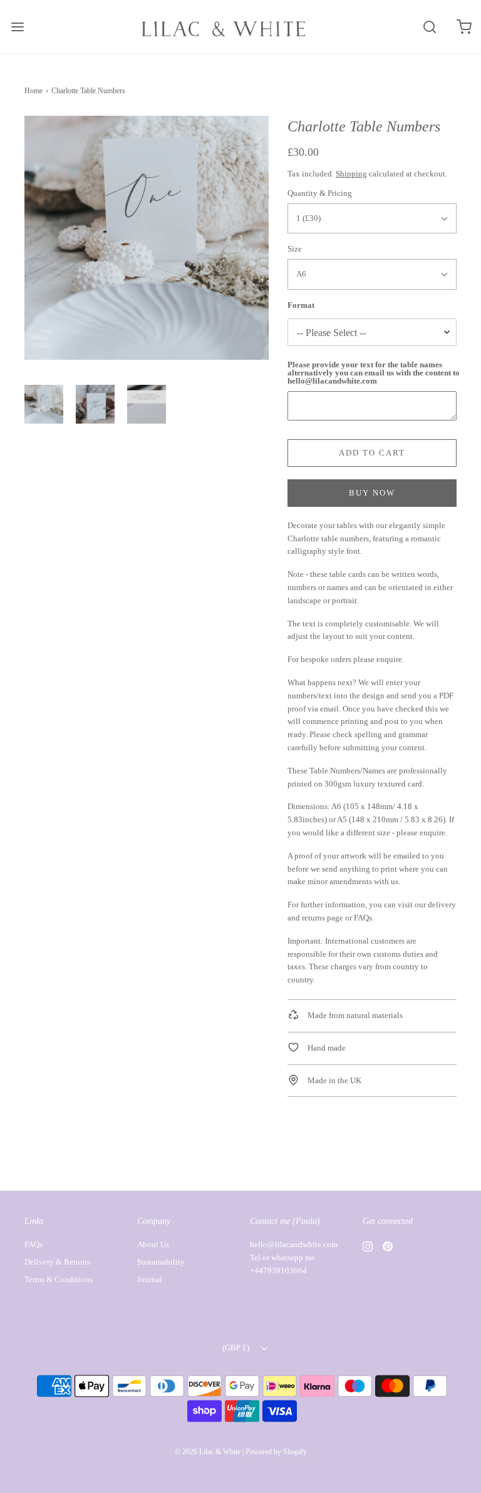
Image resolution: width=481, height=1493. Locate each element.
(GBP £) (236, 1347)
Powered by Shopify (276, 1451)
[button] (43, 404)
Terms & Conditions (58, 1279)
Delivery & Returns (57, 1261)
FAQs (363, 917)
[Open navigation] (17, 26)
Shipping (351, 173)
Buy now (372, 492)
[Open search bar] (429, 26)
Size (294, 248)
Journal (149, 1279)
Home (33, 90)
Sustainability (161, 1261)
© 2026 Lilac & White (207, 1451)
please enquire (377, 659)
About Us (153, 1244)
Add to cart (372, 452)
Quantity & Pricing (319, 193)
